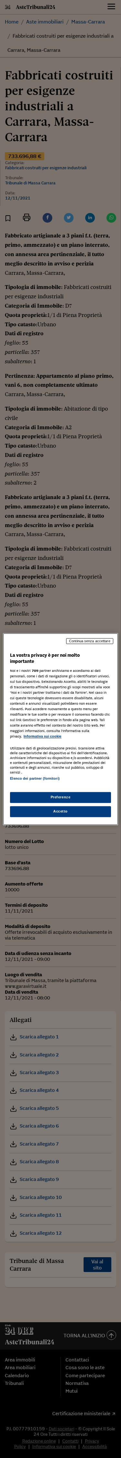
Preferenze (61, 797)
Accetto (60, 811)
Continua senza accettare (89, 641)
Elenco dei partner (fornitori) (34, 778)
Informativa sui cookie (42, 736)
